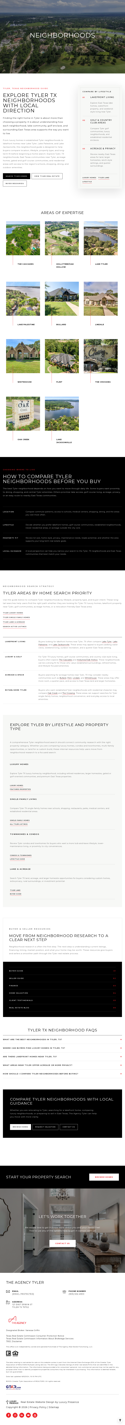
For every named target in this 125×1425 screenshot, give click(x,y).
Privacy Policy (38, 1407)
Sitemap (54, 1407)
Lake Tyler (107, 642)
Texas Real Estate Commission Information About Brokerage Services (39, 1338)
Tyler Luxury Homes (13, 613)
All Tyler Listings (19, 824)
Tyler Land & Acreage (14, 622)
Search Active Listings (15, 626)
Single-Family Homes (20, 820)
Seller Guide (62, 978)
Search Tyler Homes (16, 176)
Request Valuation (45, 1127)
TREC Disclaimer (14, 1341)
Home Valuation (62, 993)
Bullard (63, 678)
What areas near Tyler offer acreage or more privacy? (38, 1065)
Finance (62, 986)
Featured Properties (20, 789)
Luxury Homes (89, 177)
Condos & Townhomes (21, 855)
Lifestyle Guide (17, 859)
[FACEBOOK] (8, 1415)
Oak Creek (53, 693)
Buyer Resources (15, 183)
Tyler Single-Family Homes (16, 617)
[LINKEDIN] (21, 1415)
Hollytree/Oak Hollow (87, 660)
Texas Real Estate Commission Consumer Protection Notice (35, 1336)
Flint (69, 678)
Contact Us (69, 1127)
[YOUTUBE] (28, 1415)
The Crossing (68, 693)
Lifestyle (87, 182)
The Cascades (65, 660)
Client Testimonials (62, 1000)
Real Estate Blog (62, 1008)
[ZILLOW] (34, 1415)
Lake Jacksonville (61, 645)
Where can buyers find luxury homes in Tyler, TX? (34, 1048)
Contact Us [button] (62, 1243)
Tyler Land (103, 177)
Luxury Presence (69, 1402)
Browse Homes (20, 1127)
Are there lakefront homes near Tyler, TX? (30, 1057)
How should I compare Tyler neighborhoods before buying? (40, 1074)
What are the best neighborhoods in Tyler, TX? (32, 1039)
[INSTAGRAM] (15, 1415)
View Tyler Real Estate (47, 176)
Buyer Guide (15, 894)
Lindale (76, 678)
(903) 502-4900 (76, 1294)
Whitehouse (91, 678)
